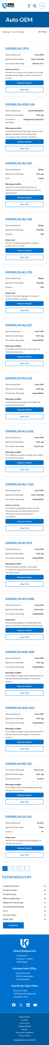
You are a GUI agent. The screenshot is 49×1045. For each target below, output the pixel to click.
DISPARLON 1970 (17, 48)
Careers (24, 1029)
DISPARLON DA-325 (18, 816)
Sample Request (24, 1026)
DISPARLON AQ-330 (18, 272)
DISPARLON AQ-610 (18, 378)
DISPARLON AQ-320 (18, 219)
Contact (24, 1020)
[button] (35, 6)
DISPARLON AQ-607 (18, 325)
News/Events (24, 1017)
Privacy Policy (24, 1035)
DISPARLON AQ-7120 (19, 484)
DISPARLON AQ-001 (18, 163)
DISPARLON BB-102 (18, 764)
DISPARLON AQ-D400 (19, 599)
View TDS (24, 89)
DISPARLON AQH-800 (19, 652)
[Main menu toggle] (42, 5)
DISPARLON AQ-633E (19, 431)
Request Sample (24, 83)
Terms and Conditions (24, 1032)
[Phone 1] (29, 6)
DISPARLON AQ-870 (18, 543)
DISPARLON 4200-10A (20, 104)
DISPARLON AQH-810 (19, 708)
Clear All (13, 925)
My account (24, 1023)
